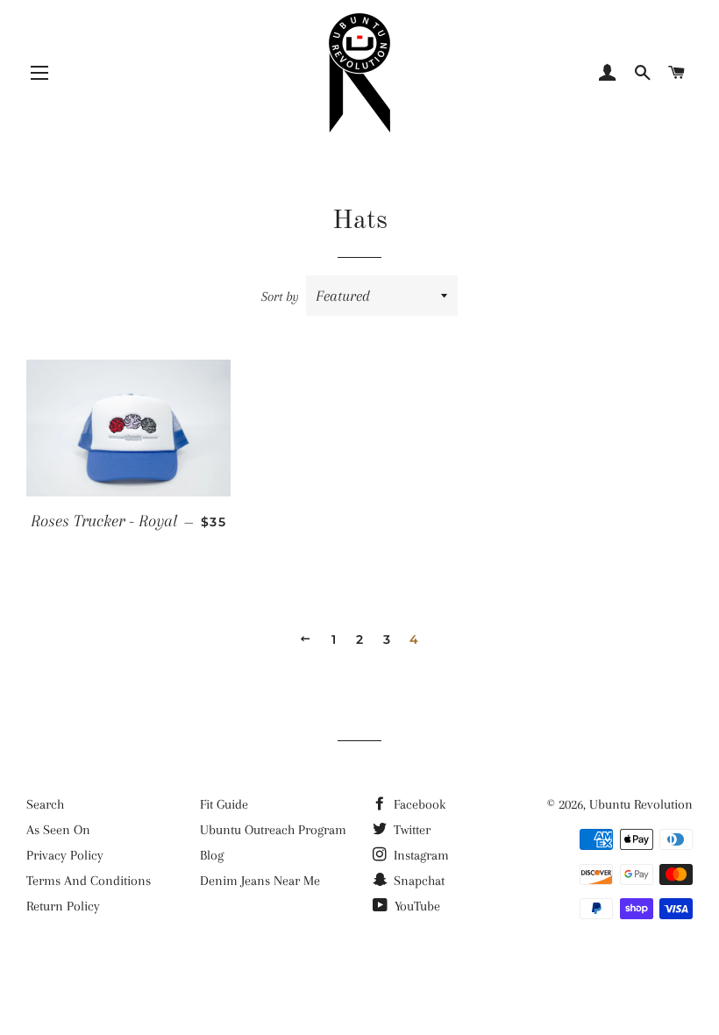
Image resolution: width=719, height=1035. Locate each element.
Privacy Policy (64, 855)
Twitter (410, 830)
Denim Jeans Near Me (260, 881)
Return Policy (63, 906)
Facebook (417, 804)
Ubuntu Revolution (641, 804)
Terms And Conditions (88, 881)
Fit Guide (224, 804)
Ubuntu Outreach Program (273, 830)
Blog (212, 855)
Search (45, 804)
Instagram (419, 855)
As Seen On (58, 830)
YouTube (415, 906)
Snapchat (417, 881)
